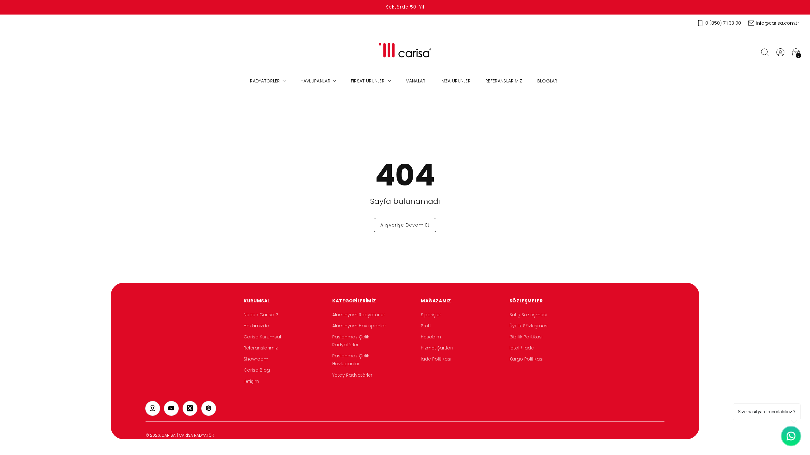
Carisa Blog (257, 370)
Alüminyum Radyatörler (358, 315)
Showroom (256, 359)
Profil (426, 326)
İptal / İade (521, 348)
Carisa (169, 435)
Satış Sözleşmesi (528, 315)
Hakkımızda (256, 326)
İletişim (251, 381)
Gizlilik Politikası (526, 337)
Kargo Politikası (526, 359)
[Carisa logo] (405, 52)
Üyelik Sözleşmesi (528, 326)
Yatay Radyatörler (352, 375)
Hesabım (431, 337)
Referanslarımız (261, 348)
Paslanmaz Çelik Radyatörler (350, 341)
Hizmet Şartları (437, 348)
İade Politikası (436, 359)
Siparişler (431, 315)
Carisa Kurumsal (262, 337)
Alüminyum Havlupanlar (359, 326)
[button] (765, 52)
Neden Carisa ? (261, 315)
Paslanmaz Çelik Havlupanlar (350, 360)
